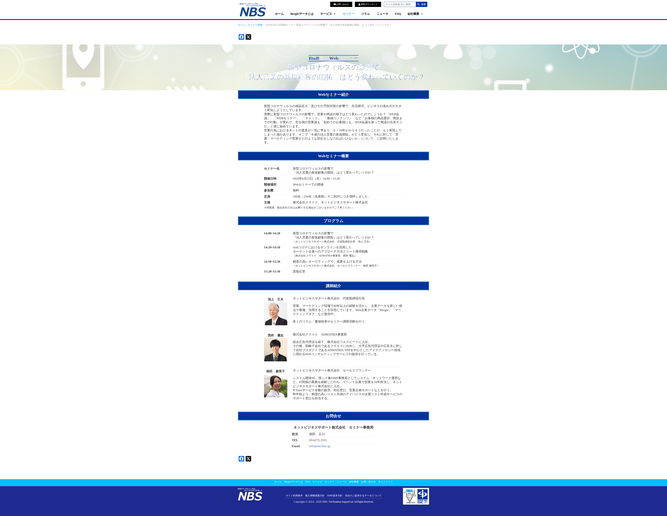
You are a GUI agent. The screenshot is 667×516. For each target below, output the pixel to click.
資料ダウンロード (369, 4)
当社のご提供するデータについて (363, 495)
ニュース (382, 13)
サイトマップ (385, 481)
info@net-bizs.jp (319, 446)
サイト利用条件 (294, 495)
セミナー (349, 13)
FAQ (398, 13)
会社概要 (413, 13)
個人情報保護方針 (315, 495)
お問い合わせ (342, 4)
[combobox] (400, 4)
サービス (326, 13)
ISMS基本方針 (335, 495)
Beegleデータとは (302, 13)
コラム (365, 13)
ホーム (279, 13)
